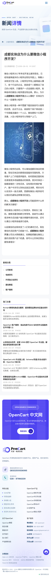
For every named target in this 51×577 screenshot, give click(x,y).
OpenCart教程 (7, 523)
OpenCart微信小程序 (34, 512)
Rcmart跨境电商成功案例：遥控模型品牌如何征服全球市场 (25, 309)
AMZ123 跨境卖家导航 (27, 560)
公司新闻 (9, 270)
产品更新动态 (6, 542)
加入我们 (5, 538)
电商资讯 (9, 275)
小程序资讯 (10, 42)
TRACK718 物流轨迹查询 (9, 563)
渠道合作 (5, 530)
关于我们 (5, 534)
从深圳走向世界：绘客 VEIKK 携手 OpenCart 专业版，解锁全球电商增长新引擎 (25, 343)
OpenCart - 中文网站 (41, 569)
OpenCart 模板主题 (35, 557)
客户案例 (9, 290)
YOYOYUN (16, 560)
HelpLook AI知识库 (8, 557)
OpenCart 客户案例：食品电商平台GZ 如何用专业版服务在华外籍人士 (25, 326)
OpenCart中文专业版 (34, 497)
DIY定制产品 (31, 508)
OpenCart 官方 (7, 560)
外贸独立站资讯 (12, 280)
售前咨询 (26, 431)
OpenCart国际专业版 (34, 493)
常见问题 (5, 527)
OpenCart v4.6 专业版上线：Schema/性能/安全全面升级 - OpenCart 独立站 (25, 360)
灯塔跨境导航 (40, 560)
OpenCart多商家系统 (34, 501)
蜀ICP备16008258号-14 (10, 571)
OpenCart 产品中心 (22, 557)
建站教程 (9, 285)
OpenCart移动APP (33, 504)
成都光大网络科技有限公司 (26, 569)
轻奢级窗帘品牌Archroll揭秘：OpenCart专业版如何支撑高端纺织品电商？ (25, 378)
